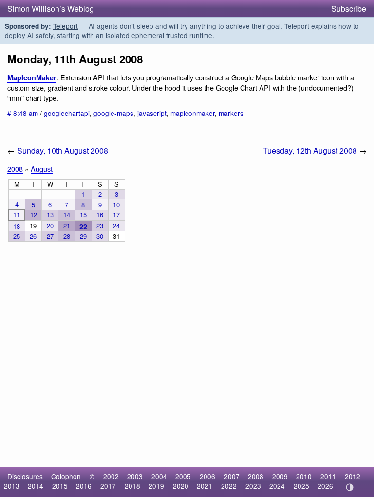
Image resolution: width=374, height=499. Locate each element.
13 (50, 214)
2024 (277, 486)
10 (116, 204)
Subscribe (348, 8)
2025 (301, 486)
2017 (108, 486)
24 (116, 225)
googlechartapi (67, 113)
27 (50, 236)
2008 (15, 168)
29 (83, 236)
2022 (229, 486)
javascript (152, 113)
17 (116, 214)
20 (50, 225)
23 (99, 225)
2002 (111, 476)
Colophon (66, 476)
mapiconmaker (192, 113)
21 (66, 225)
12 (33, 214)
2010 (304, 476)
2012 (352, 476)
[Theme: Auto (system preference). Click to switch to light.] (349, 487)
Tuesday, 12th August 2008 (310, 150)
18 (16, 225)
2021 (204, 486)
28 (66, 236)
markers (231, 113)
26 (33, 236)
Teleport (65, 26)
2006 (207, 476)
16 (99, 214)
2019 (156, 486)
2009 (280, 476)
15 (83, 214)
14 (66, 214)
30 (99, 236)
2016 (84, 486)
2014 (35, 486)
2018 (132, 486)
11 (16, 214)
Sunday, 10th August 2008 (62, 150)
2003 (135, 476)
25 (16, 236)
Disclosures (25, 476)
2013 (11, 486)
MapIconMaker (31, 77)
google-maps (113, 113)
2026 (325, 486)
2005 (183, 476)
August (42, 168)
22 (83, 226)
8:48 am (25, 113)
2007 (232, 476)
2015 (60, 486)
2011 (328, 476)
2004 (159, 476)
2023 (253, 486)
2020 (180, 486)
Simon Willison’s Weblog (50, 8)
